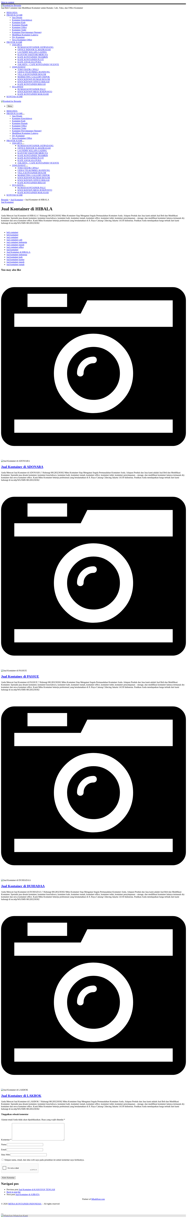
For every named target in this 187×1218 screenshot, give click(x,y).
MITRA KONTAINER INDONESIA (24, 1204)
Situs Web (5, 1154)
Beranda (4, 200)
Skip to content (7, 2)
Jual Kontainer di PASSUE (20, 676)
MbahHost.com (98, 1199)
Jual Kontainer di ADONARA (22, 467)
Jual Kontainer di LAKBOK (21, 1095)
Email (3, 1149)
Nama (3, 1144)
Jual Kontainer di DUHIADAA (23, 886)
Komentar (6, 1140)
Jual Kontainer (17, 200)
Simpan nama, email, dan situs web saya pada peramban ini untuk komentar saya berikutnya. (44, 1160)
